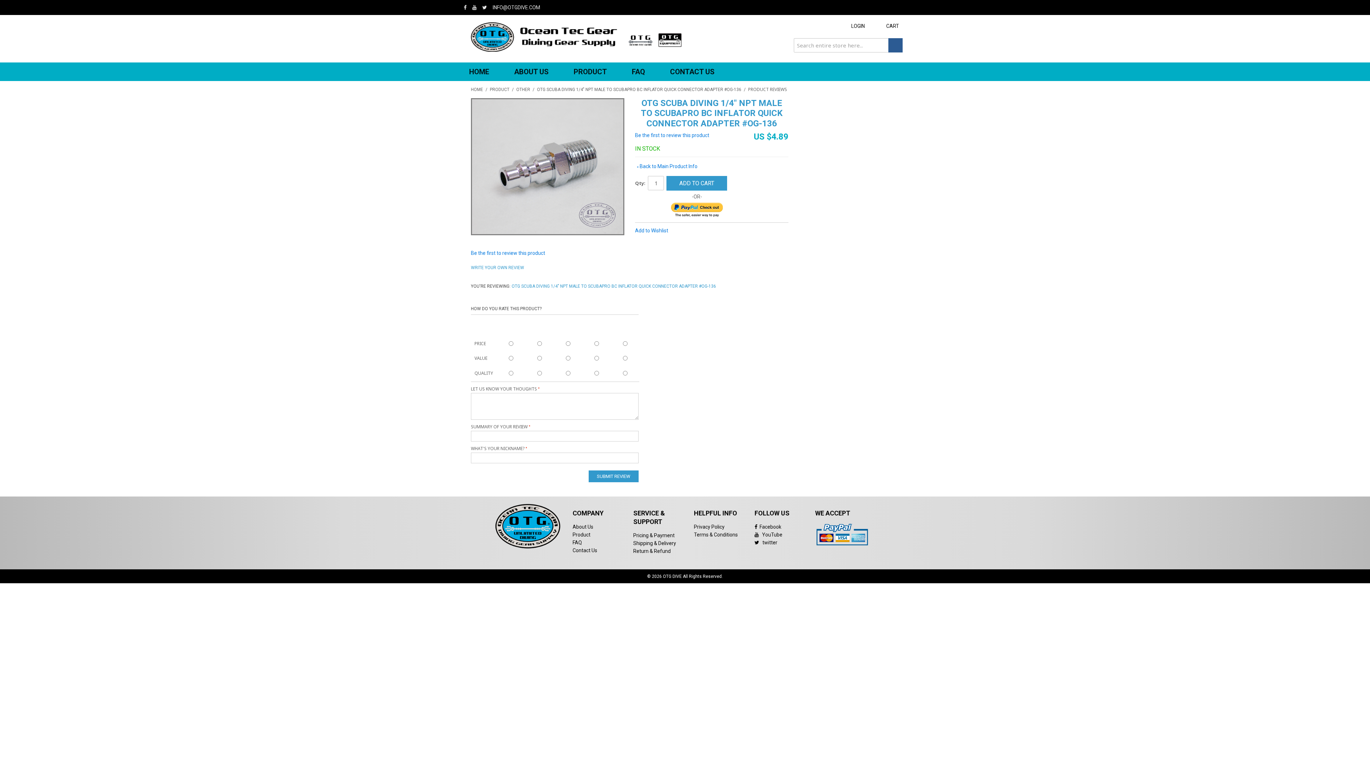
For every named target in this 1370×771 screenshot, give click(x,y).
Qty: (640, 183)
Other (523, 89)
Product (581, 535)
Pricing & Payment (654, 535)
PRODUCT (590, 71)
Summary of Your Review (499, 427)
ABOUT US (531, 71)
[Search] (895, 45)
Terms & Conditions (716, 535)
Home (477, 89)
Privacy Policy (709, 527)
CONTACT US (692, 71)
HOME (479, 71)
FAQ (638, 71)
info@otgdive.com (516, 7)
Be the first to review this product (672, 135)
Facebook (769, 527)
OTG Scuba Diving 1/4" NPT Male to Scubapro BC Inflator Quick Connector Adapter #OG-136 (639, 89)
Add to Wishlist (651, 230)
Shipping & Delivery (654, 543)
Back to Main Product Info (667, 166)
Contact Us (585, 550)
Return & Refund (652, 551)
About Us (583, 527)
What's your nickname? (497, 448)
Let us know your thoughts (504, 389)
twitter (768, 542)
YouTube (770, 535)
